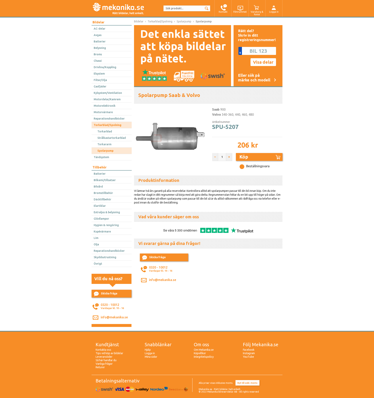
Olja (96, 244)
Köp (243, 156)
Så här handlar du (106, 360)
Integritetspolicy (204, 356)
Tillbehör (100, 167)
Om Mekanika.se (204, 349)
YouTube (248, 356)
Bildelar (98, 22)
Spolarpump (105, 150)
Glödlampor (101, 218)
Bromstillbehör (103, 193)
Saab (216, 109)
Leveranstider (104, 356)
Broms (98, 54)
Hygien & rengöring (106, 225)
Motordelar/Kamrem (107, 99)
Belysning (100, 47)
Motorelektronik (105, 105)
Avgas (97, 35)
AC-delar (99, 28)
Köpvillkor (200, 353)
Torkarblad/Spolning (107, 125)
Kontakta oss (103, 349)
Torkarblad (104, 131)
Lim (96, 238)
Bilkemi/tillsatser (105, 180)
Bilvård (98, 186)
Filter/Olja (100, 80)
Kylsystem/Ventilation (108, 92)
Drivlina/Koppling (105, 67)
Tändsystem (101, 157)
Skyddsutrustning (105, 257)
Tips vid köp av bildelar (109, 353)
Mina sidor (151, 356)
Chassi (98, 60)
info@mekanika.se (114, 317)
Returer (100, 367)
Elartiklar (100, 205)
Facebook (248, 349)
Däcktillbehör (102, 199)
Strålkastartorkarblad (111, 137)
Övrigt (98, 263)
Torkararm (104, 144)
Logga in (150, 353)
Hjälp (148, 349)
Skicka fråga (109, 293)
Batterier (100, 41)
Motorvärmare (103, 112)
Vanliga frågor (104, 363)
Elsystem (99, 73)
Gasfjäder (100, 86)
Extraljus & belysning (107, 212)
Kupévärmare (102, 231)
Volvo (216, 114)
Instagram (249, 353)
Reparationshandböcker (109, 118)
